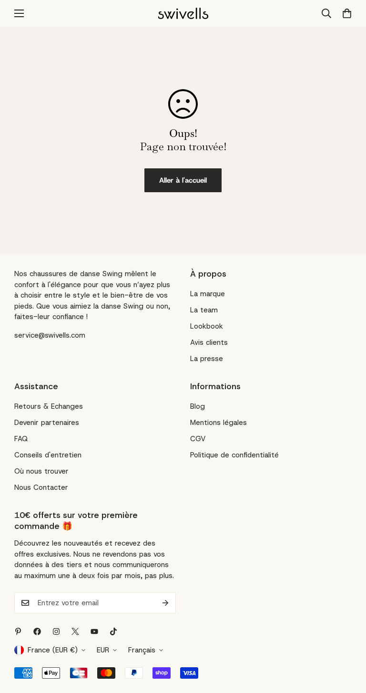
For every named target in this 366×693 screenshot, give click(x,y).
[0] (344, 13)
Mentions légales (218, 422)
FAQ (21, 439)
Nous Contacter (41, 487)
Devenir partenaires (46, 422)
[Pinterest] (18, 631)
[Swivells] (183, 13)
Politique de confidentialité (234, 455)
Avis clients (209, 342)
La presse (206, 358)
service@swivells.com (49, 335)
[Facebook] (37, 631)
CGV (198, 439)
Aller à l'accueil (183, 180)
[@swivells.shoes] (56, 631)
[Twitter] (75, 631)
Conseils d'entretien (47, 455)
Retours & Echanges (48, 406)
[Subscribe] (165, 602)
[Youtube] (94, 631)
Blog (197, 406)
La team (204, 310)
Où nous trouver (41, 471)
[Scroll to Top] (347, 641)
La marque (207, 294)
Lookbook (206, 326)
